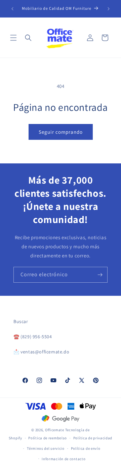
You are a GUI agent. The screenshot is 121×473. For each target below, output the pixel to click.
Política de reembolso (47, 438)
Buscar (20, 321)
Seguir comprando (61, 132)
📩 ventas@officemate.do (41, 352)
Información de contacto (63, 458)
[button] (13, 37)
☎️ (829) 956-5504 (32, 337)
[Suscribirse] (99, 275)
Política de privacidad (92, 438)
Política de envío (85, 448)
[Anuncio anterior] (12, 8)
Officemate (54, 430)
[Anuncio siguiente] (108, 8)
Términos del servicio (46, 448)
